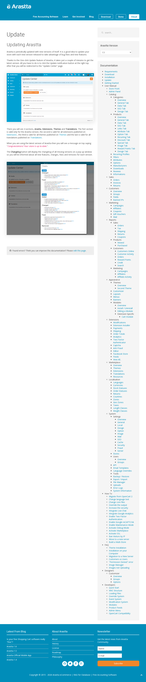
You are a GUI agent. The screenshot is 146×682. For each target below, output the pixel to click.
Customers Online (125, 251)
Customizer (118, 291)
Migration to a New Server (121, 556)
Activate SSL (114, 533)
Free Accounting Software (45, 16)
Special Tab (122, 142)
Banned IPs (118, 199)
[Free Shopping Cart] (26, 6)
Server (120, 450)
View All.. (117, 359)
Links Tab (121, 128)
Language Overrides (122, 470)
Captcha (117, 345)
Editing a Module (125, 311)
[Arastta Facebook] (75, 663)
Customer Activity (125, 254)
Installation (110, 77)
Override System (116, 596)
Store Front (114, 88)
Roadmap (56, 652)
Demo (121, 16)
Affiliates (117, 208)
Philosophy (57, 656)
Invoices (117, 182)
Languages (118, 382)
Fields (115, 197)
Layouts (117, 294)
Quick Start (114, 587)
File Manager (119, 482)
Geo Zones (118, 402)
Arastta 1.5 (12, 650)
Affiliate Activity (124, 276)
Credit (120, 262)
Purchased (122, 245)
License (55, 648)
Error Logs (118, 488)
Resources (118, 376)
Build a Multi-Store (117, 542)
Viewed (120, 242)
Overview (121, 100)
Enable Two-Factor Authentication (117, 518)
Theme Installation (117, 547)
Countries (117, 396)
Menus (116, 296)
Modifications (119, 322)
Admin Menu (115, 610)
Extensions (12, 134)
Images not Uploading (119, 567)
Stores (116, 453)
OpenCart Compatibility (119, 613)
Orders (116, 180)
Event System (115, 599)
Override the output (118, 505)
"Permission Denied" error (121, 562)
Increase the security (118, 507)
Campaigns (118, 205)
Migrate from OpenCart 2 (120, 496)
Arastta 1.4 (12, 659)
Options (116, 162)
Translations (36, 137)
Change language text (119, 499)
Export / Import (120, 479)
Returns (116, 185)
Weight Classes (120, 411)
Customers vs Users (118, 559)
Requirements (111, 71)
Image (120, 433)
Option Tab (122, 134)
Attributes (117, 160)
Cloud (134, 16)
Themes (63, 134)
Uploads (117, 485)
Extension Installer (121, 325)
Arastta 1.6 (12, 646)
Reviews (117, 171)
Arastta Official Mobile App (19, 655)
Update (108, 80)
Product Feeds (115, 607)
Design (120, 428)
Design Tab (122, 111)
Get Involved (78, 16)
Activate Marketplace (118, 530)
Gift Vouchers (119, 214)
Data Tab (121, 105)
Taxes (116, 405)
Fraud (120, 448)
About (55, 639)
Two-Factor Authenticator (119, 341)
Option (120, 430)
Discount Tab (123, 140)
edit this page (79, 250)
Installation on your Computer (118, 552)
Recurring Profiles (121, 154)
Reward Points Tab (126, 148)
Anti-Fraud (118, 348)
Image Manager (116, 565)
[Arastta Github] (64, 663)
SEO (119, 439)
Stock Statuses (120, 388)
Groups (116, 194)
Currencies (118, 385)
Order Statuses (120, 391)
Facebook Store (120, 353)
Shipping (121, 231)
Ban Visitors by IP (117, 536)
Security (121, 445)
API (114, 465)
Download (106, 16)
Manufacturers (120, 165)
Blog (91, 16)
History (55, 643)
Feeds (116, 356)
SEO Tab (121, 108)
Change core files (117, 502)
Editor (116, 351)
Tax (119, 228)
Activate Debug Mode (119, 527)
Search (120, 265)
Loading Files (115, 593)
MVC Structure (115, 590)
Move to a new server (119, 539)
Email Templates (121, 468)
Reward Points (124, 259)
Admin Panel (114, 91)
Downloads (118, 168)
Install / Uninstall (125, 308)
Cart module (127, 316)
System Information (122, 490)
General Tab (123, 103)
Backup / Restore (121, 476)
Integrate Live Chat (117, 510)
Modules (113, 604)
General (121, 422)
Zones (116, 399)
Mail (115, 217)
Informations (119, 174)
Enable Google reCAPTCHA (121, 522)
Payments (117, 328)
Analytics (117, 336)
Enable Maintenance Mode (121, 525)
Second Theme (124, 288)
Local (119, 425)
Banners (117, 299)
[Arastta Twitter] (70, 663)
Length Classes (120, 408)
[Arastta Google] (81, 663)
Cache (120, 442)
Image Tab (122, 145)
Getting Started (112, 83)
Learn (65, 16)
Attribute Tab (123, 131)
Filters (116, 157)
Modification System (118, 602)
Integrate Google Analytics (121, 513)
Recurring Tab (123, 137)
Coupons (117, 211)
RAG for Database (82, 674)
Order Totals (119, 334)
